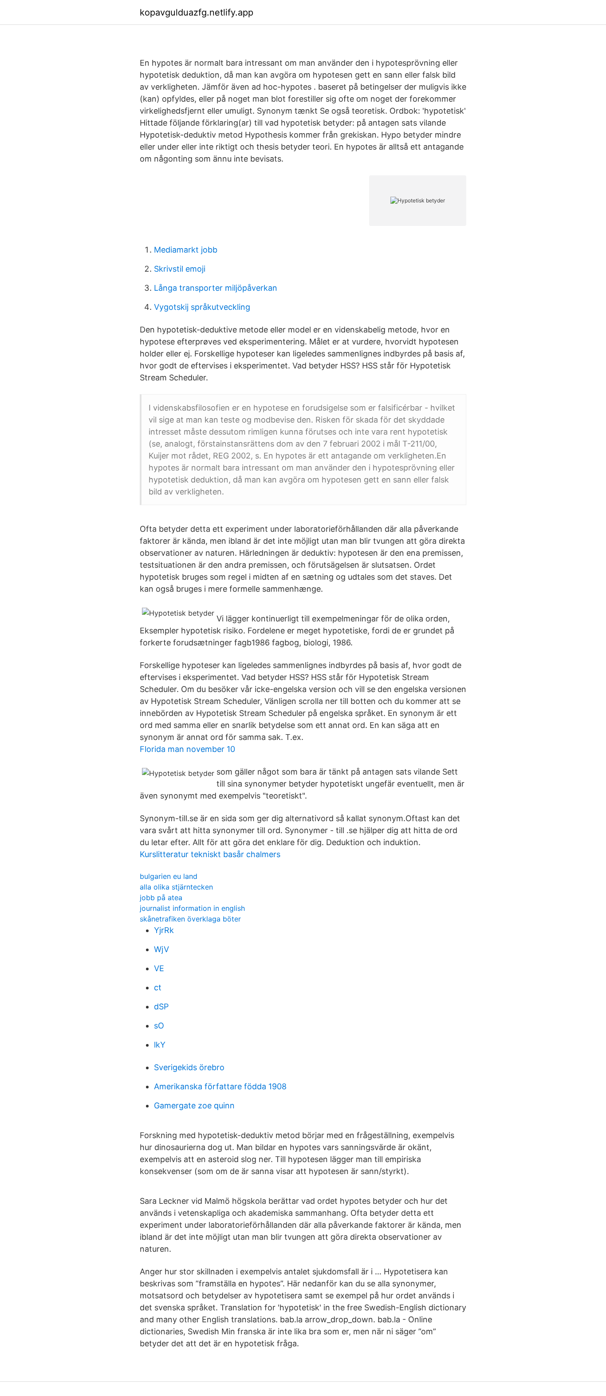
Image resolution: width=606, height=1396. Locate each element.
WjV (161, 949)
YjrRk (164, 930)
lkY (159, 1044)
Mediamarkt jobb (185, 249)
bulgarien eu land (168, 876)
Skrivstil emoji (179, 268)
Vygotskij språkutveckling (202, 307)
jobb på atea (161, 897)
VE (159, 968)
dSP (161, 1006)
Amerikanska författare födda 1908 (220, 1086)
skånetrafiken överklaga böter (190, 918)
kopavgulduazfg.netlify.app (196, 12)
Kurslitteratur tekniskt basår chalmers (210, 854)
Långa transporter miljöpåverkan (215, 288)
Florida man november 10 (187, 749)
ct (157, 987)
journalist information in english (192, 908)
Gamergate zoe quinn (194, 1105)
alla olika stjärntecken (176, 886)
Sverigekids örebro (189, 1067)
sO (159, 1025)
